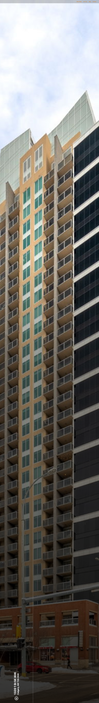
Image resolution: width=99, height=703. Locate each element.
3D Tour (85, 1)
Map (90, 1)
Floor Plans (79, 1)
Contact (94, 1)
